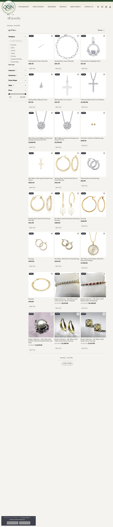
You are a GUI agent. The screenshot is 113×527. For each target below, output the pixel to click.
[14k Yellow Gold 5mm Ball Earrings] (93, 123)
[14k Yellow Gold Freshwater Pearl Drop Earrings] (67, 204)
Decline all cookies (12, 523)
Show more (11, 64)
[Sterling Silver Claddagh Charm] (93, 46)
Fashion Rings (15, 62)
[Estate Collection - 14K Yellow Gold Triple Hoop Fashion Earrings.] (67, 324)
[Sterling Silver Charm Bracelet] (41, 46)
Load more (67, 363)
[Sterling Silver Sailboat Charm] (41, 85)
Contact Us (89, 7)
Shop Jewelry (38, 7)
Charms (13, 50)
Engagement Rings (16, 59)
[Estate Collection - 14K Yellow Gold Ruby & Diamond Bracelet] (93, 284)
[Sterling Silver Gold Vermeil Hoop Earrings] (41, 204)
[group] (93, 85)
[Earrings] (93, 204)
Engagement (24, 7)
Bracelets (13, 45)
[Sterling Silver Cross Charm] (67, 85)
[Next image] (104, 85)
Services (63, 7)
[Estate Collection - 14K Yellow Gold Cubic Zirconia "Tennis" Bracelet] (67, 284)
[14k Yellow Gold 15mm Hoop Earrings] (67, 244)
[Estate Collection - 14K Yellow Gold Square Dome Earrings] (93, 324)
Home (8, 14)
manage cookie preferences (17, 519)
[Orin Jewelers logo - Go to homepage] (8, 7)
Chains (13, 48)
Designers (52, 7)
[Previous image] (82, 85)
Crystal (13, 53)
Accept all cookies (25, 523)
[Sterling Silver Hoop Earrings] (93, 164)
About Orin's (75, 7)
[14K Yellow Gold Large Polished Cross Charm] (41, 164)
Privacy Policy (25, 517)
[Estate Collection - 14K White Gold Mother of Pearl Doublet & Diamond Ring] (41, 324)
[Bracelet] (41, 284)
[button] (98, 7)
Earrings (13, 56)
